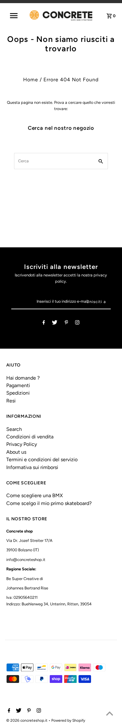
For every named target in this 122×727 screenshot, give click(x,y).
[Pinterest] (66, 323)
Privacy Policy (21, 444)
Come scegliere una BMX (34, 495)
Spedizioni (18, 393)
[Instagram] (77, 323)
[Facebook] (44, 323)
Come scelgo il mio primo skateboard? (49, 503)
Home (30, 80)
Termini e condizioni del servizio (42, 459)
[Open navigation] (16, 15)
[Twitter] (54, 323)
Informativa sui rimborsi (32, 467)
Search (14, 429)
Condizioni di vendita (29, 437)
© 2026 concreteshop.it (27, 720)
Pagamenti (18, 385)
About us (16, 452)
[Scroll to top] (109, 714)
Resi (11, 401)
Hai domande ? (23, 378)
